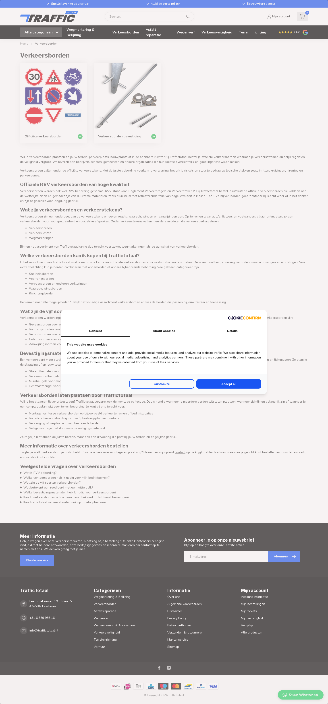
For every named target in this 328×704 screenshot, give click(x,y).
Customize (162, 384)
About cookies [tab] (164, 331)
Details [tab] (232, 331)
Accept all (229, 384)
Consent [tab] (95, 331)
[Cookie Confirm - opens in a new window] (244, 317)
